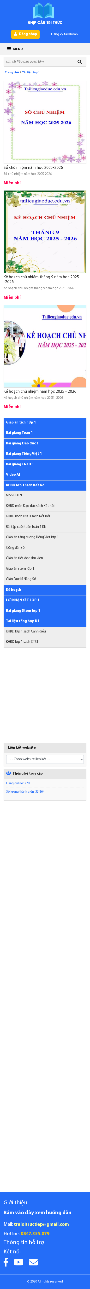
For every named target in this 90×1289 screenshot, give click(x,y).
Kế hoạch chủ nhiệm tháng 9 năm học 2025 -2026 (41, 279)
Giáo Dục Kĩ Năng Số (21, 579)
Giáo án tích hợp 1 (21, 422)
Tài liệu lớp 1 (31, 72)
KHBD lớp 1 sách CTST (22, 642)
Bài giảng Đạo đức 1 (22, 443)
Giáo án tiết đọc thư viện (24, 558)
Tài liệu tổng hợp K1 (22, 621)
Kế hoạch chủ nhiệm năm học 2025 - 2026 (40, 392)
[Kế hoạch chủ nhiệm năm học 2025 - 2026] (45, 346)
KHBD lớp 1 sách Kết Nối (25, 485)
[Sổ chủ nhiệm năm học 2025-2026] (45, 122)
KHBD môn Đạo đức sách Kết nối (30, 506)
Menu (17, 49)
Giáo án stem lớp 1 (20, 569)
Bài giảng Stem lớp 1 (23, 611)
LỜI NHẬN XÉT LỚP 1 (22, 600)
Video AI (13, 475)
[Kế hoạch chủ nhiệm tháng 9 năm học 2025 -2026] (45, 231)
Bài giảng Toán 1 (19, 433)
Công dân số (15, 548)
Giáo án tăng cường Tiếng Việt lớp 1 (32, 537)
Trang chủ (12, 72)
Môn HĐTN (14, 495)
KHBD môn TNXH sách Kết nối (28, 516)
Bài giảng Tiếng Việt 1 (24, 454)
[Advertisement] (45, 698)
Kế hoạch (13, 590)
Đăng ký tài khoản (64, 34)
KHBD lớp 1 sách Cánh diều (26, 631)
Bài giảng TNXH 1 (20, 464)
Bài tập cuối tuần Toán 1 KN (26, 527)
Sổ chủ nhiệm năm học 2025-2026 (33, 168)
